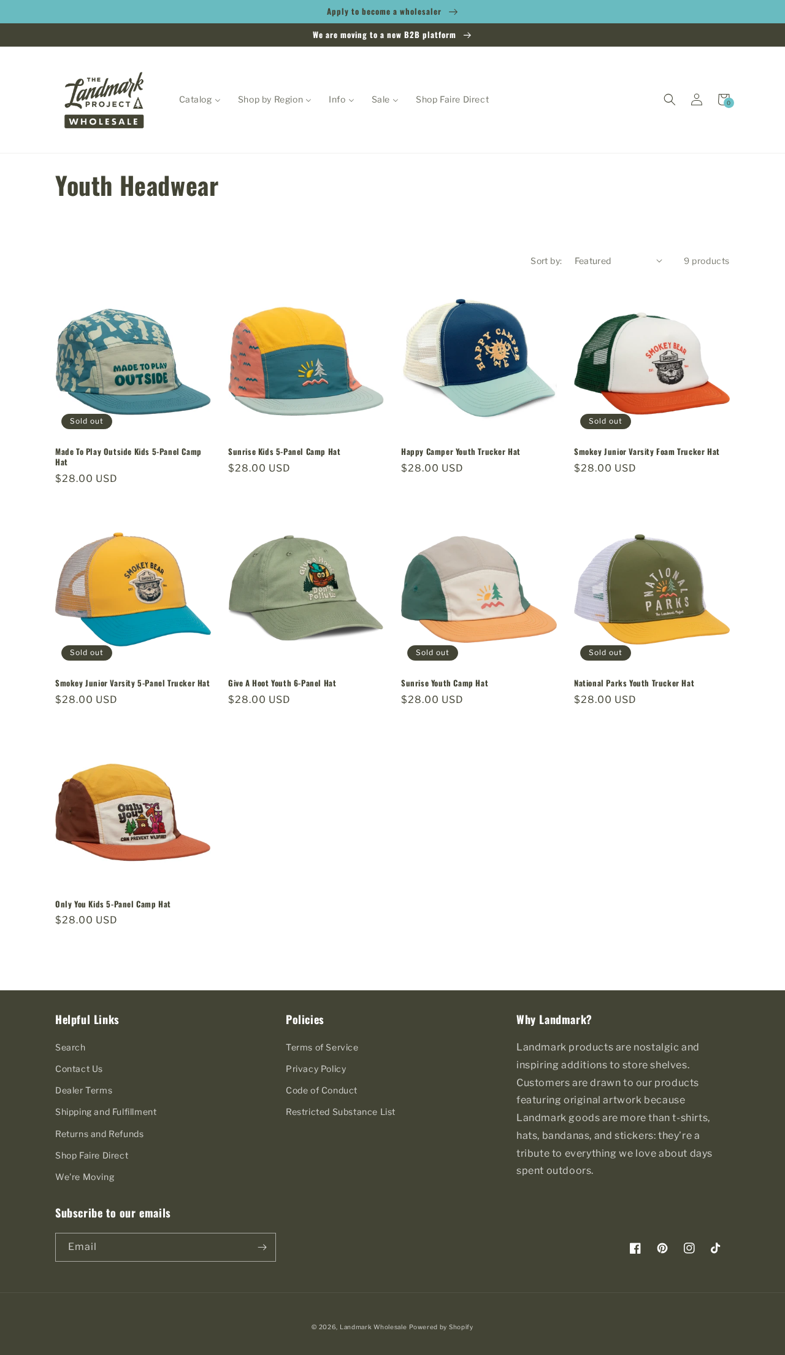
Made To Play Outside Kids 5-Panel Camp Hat (128, 456)
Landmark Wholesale (373, 1326)
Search (70, 1047)
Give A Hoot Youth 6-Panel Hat (282, 683)
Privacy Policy (316, 1068)
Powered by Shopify (441, 1326)
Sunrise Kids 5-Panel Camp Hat (284, 451)
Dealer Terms (83, 1090)
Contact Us (79, 1068)
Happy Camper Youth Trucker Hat (461, 451)
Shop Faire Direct (91, 1155)
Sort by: (546, 260)
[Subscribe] (261, 1247)
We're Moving (84, 1176)
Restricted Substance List (341, 1111)
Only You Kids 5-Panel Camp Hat (113, 904)
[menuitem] (199, 99)
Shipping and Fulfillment (105, 1111)
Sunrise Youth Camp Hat (444, 683)
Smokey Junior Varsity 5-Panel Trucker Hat (132, 683)
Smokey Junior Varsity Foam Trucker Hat (647, 451)
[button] (669, 99)
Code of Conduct (322, 1090)
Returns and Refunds (99, 1133)
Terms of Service (322, 1047)
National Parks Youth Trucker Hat (634, 683)
